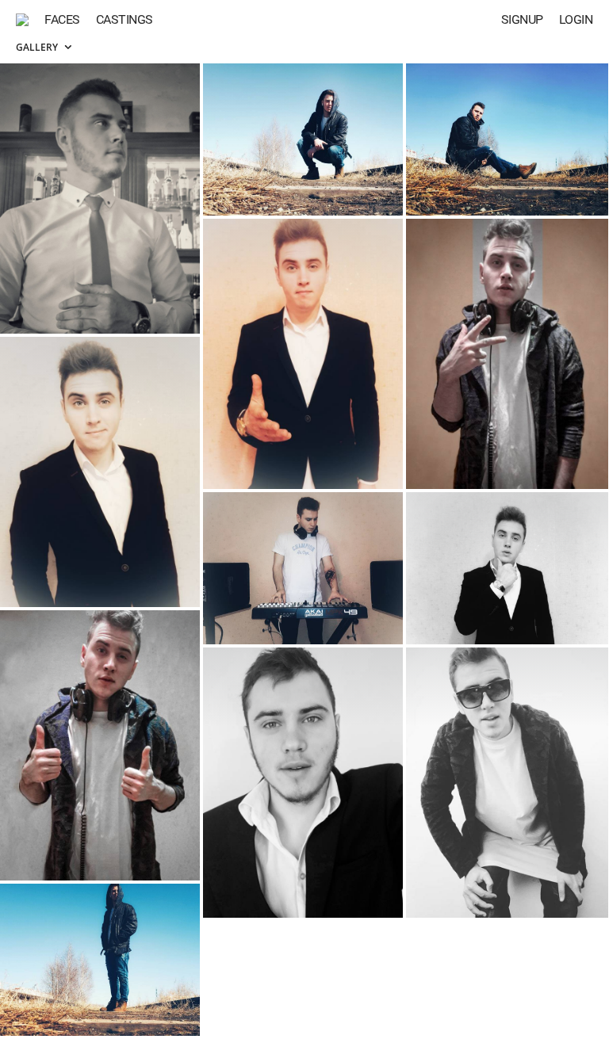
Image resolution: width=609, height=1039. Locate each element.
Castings (124, 19)
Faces (62, 19)
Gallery (38, 47)
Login (576, 19)
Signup (522, 19)
